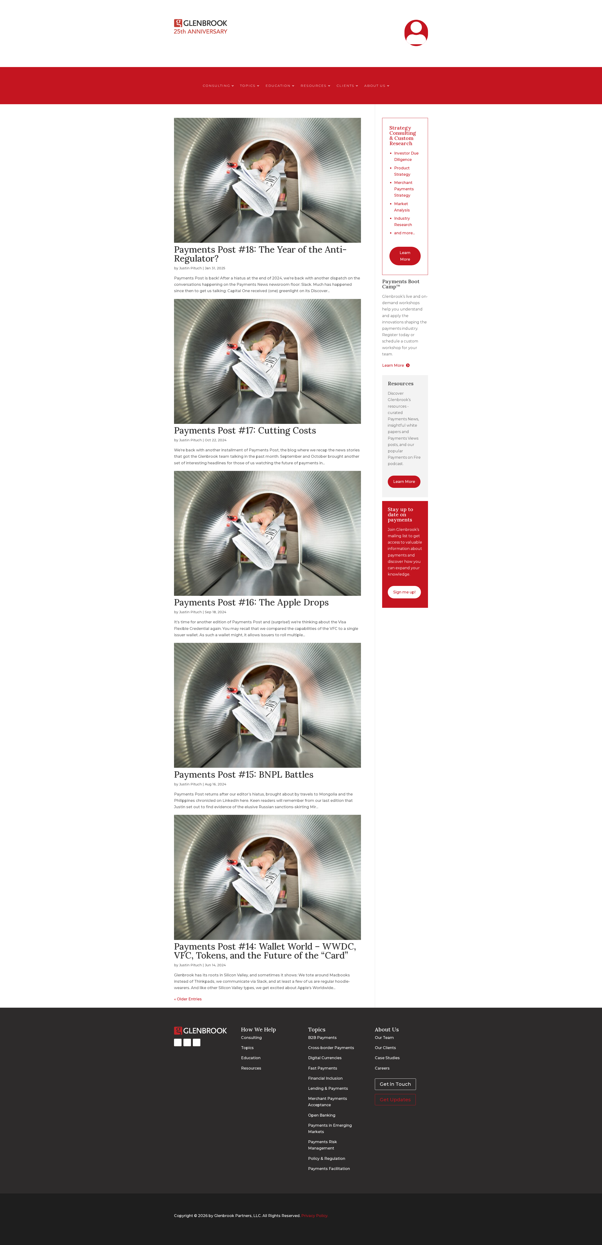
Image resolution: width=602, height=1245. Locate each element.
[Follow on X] (178, 1042)
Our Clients (385, 1048)
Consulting (216, 86)
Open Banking (321, 1115)
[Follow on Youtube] (196, 1042)
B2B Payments (322, 1037)
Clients (345, 86)
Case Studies (387, 1058)
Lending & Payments (328, 1088)
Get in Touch (380, 25)
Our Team (384, 1037)
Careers (382, 1068)
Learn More (405, 256)
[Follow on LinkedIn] (187, 1042)
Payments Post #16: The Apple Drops (251, 602)
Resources (314, 86)
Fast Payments (322, 1068)
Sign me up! (404, 592)
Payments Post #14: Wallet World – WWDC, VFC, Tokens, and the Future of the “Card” (265, 951)
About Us (375, 86)
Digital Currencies (325, 1058)
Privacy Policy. (314, 1215)
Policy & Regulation (326, 1158)
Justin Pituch (190, 268)
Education (278, 86)
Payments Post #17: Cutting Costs (245, 430)
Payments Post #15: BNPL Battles (243, 774)
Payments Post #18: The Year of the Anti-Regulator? (260, 254)
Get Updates (395, 1099)
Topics (248, 86)
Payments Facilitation (329, 1168)
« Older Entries (188, 999)
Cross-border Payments (331, 1048)
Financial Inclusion (325, 1078)
